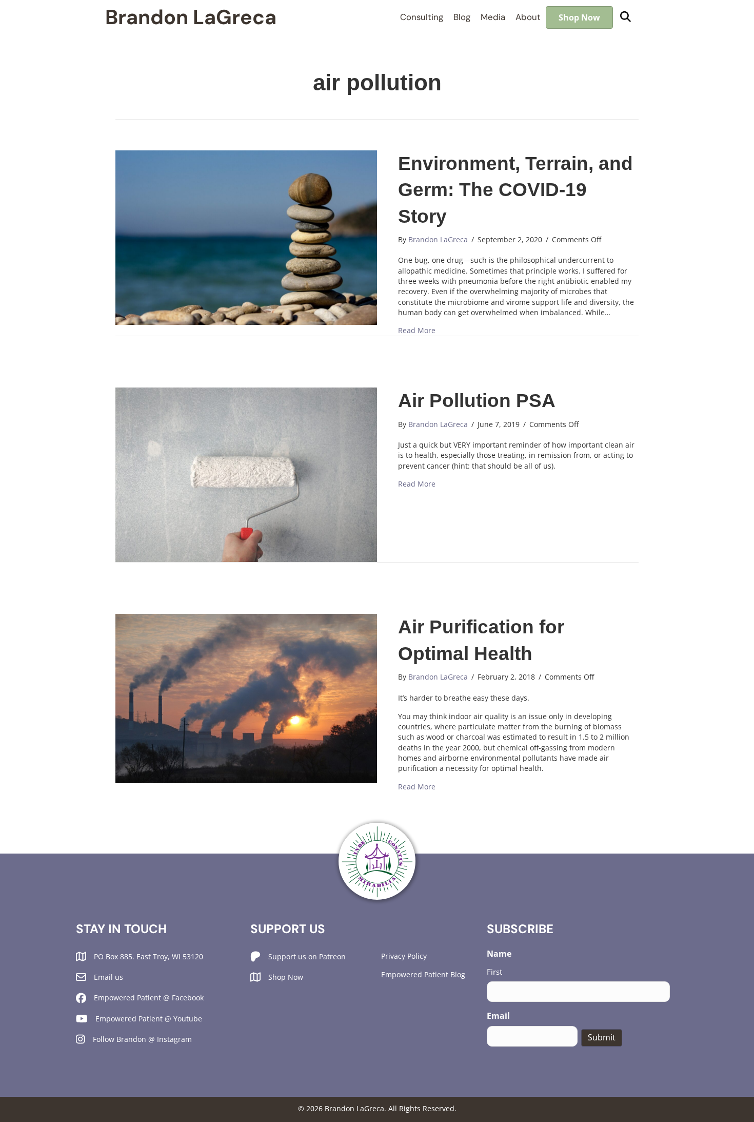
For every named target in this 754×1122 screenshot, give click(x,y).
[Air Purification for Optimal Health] (246, 698)
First (494, 971)
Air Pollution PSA (476, 400)
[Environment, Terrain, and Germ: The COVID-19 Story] (246, 236)
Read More (416, 330)
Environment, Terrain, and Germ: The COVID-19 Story (515, 190)
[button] (625, 17)
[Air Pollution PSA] (246, 474)
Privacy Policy (404, 956)
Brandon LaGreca (190, 17)
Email (498, 1015)
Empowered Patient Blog (423, 974)
